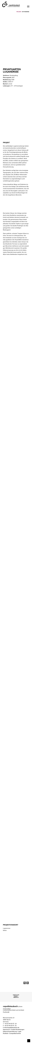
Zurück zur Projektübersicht (16, 996)
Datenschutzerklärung (10, 1031)
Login (19, 1031)
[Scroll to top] (28, 1041)
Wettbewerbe (25, 11)
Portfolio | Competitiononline (12, 1033)
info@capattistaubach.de (11, 1028)
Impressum (6, 1029)
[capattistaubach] (11, 4)
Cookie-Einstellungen (17, 1029)
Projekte (18, 11)
